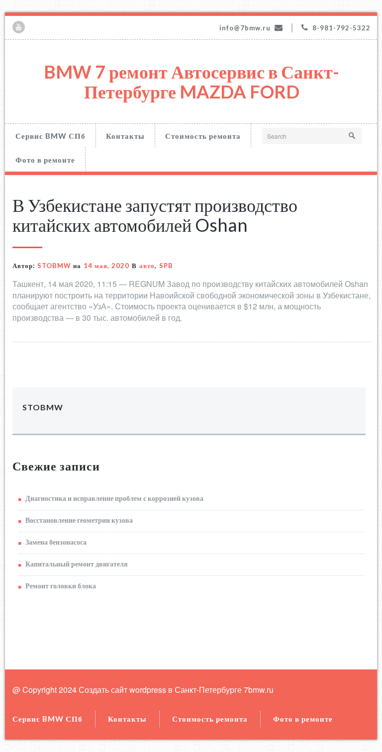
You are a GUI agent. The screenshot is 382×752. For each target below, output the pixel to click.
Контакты (125, 135)
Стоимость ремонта (203, 135)
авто (147, 266)
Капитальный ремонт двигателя (76, 564)
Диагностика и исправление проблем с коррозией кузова (114, 498)
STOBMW (54, 266)
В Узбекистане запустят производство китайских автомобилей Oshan (154, 215)
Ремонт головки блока (60, 585)
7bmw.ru (259, 689)
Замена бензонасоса (56, 542)
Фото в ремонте (45, 159)
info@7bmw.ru (245, 28)
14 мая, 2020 (106, 266)
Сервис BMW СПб (50, 135)
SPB (166, 266)
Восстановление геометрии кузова (79, 520)
